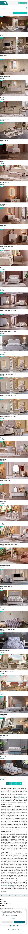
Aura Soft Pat (3, 714)
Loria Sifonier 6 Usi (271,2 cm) (8, 331)
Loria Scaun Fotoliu (5, 119)
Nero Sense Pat (4, 735)
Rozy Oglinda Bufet (5, 480)
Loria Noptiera (3, 268)
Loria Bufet (3, 98)
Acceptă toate (19, 922)
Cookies (3, 915)
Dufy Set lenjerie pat (5, 650)
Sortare (11, 12)
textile (5, 885)
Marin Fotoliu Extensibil (6, 586)
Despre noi (11, 895)
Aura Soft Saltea (4, 353)
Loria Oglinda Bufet (5, 76)
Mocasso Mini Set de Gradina (7, 671)
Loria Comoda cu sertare (6, 246)
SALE (25, 895)
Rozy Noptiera (3, 438)
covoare (11, 885)
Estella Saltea (3, 608)
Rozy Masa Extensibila (6, 523)
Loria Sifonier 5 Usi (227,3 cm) (8, 310)
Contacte (3, 905)
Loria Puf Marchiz (4, 183)
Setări (13, 918)
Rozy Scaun (3, 459)
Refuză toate (7, 922)
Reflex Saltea (3, 756)
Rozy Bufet (3, 501)
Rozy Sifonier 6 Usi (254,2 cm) (8, 416)
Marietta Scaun (4, 34)
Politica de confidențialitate (11, 915)
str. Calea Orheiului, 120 (7, 908)
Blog (16, 895)
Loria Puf (2, 161)
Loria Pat (2, 289)
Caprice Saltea (4, 778)
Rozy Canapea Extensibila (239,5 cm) (9, 544)
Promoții (21, 895)
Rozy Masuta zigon (5, 565)
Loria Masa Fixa (4, 140)
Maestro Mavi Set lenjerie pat (7, 629)
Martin (2, 693)
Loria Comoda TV (4, 55)
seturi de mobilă (9, 883)
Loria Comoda (3, 225)
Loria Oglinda (3, 204)
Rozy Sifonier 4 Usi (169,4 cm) (8, 374)
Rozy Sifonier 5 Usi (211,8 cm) (8, 395)
